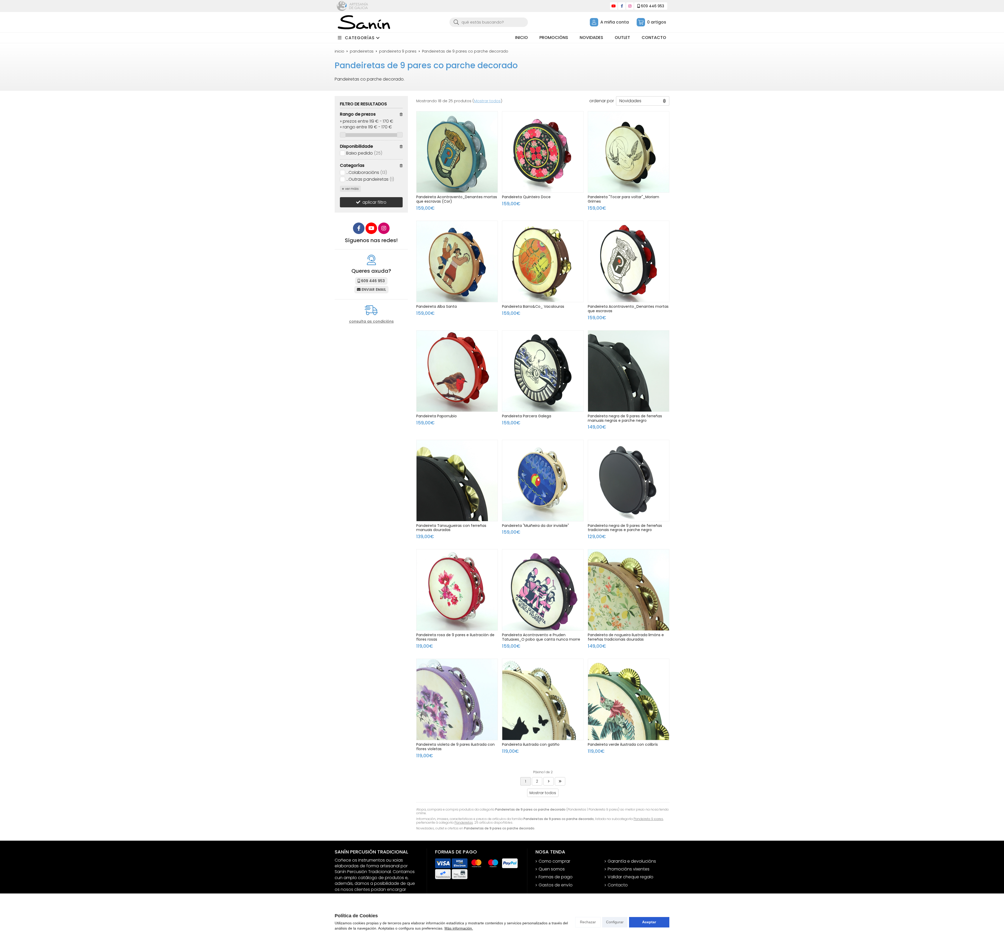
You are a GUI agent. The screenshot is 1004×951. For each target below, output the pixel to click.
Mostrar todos (487, 101)
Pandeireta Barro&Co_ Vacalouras (533, 306)
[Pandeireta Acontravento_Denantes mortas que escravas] (628, 261)
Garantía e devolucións (632, 861)
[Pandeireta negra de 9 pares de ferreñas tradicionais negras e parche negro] (628, 480)
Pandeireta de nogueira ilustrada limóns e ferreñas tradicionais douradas (626, 637)
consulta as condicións (371, 321)
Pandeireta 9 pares (648, 819)
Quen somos (552, 869)
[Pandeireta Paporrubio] (457, 371)
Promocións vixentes (628, 869)
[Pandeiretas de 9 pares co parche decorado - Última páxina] (548, 781)
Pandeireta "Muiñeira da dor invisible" (535, 525)
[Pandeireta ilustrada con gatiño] (542, 699)
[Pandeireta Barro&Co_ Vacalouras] (542, 261)
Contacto (618, 885)
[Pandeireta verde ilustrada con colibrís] (628, 699)
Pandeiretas (463, 822)
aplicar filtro (374, 202)
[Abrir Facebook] (622, 6)
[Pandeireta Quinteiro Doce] (542, 151)
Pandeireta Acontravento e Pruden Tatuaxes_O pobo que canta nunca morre (541, 637)
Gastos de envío (556, 885)
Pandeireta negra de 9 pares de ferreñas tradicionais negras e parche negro (625, 528)
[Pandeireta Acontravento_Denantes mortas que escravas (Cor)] (457, 151)
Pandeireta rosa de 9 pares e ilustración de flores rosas (455, 637)
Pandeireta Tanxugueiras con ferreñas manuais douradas (451, 528)
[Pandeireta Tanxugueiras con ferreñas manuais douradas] (457, 480)
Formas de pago (556, 877)
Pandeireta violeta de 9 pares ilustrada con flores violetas (455, 746)
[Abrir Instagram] (629, 6)
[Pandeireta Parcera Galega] (542, 371)
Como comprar (554, 861)
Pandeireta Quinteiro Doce (526, 197)
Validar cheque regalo (630, 877)
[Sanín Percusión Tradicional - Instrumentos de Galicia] (364, 22)
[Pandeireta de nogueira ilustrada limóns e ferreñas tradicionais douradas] (628, 589)
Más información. (458, 928)
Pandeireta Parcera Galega (526, 416)
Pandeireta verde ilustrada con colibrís (623, 744)
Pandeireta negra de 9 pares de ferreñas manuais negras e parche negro (625, 418)
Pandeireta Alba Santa (436, 306)
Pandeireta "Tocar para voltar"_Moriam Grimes (623, 199)
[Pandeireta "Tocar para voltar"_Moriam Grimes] (628, 151)
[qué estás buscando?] (488, 22)
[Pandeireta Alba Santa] (457, 261)
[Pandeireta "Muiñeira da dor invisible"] (542, 480)
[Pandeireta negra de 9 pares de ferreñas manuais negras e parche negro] (628, 371)
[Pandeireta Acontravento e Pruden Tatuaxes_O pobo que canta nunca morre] (542, 589)
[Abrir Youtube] (614, 6)
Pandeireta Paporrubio (436, 416)
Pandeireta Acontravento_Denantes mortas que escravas (628, 309)
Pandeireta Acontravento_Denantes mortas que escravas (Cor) (456, 199)
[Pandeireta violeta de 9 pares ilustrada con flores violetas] (457, 699)
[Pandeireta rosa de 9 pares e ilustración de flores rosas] (457, 589)
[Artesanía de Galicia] (352, 6)
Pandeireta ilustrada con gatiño (531, 744)
